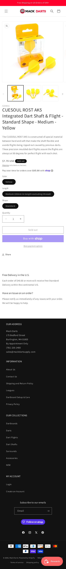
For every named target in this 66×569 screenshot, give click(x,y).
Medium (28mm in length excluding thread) (30, 194)
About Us (10, 369)
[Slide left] (3, 94)
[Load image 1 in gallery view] (15, 93)
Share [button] (8, 254)
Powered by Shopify (27, 558)
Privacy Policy (12, 404)
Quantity (6, 212)
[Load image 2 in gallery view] (33, 93)
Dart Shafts (11, 444)
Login (9, 484)
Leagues (10, 390)
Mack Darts (14, 558)
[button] (6, 11)
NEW (8, 465)
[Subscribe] (48, 511)
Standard (12, 206)
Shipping (5, 165)
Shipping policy (32, 562)
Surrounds (11, 451)
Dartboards (11, 423)
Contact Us (11, 376)
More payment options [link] (33, 246)
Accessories (12, 458)
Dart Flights (12, 437)
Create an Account (15, 491)
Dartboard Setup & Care (18, 397)
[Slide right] (62, 94)
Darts (9, 430)
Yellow (11, 182)
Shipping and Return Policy (19, 383)
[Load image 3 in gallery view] (50, 93)
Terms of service (16, 562)
